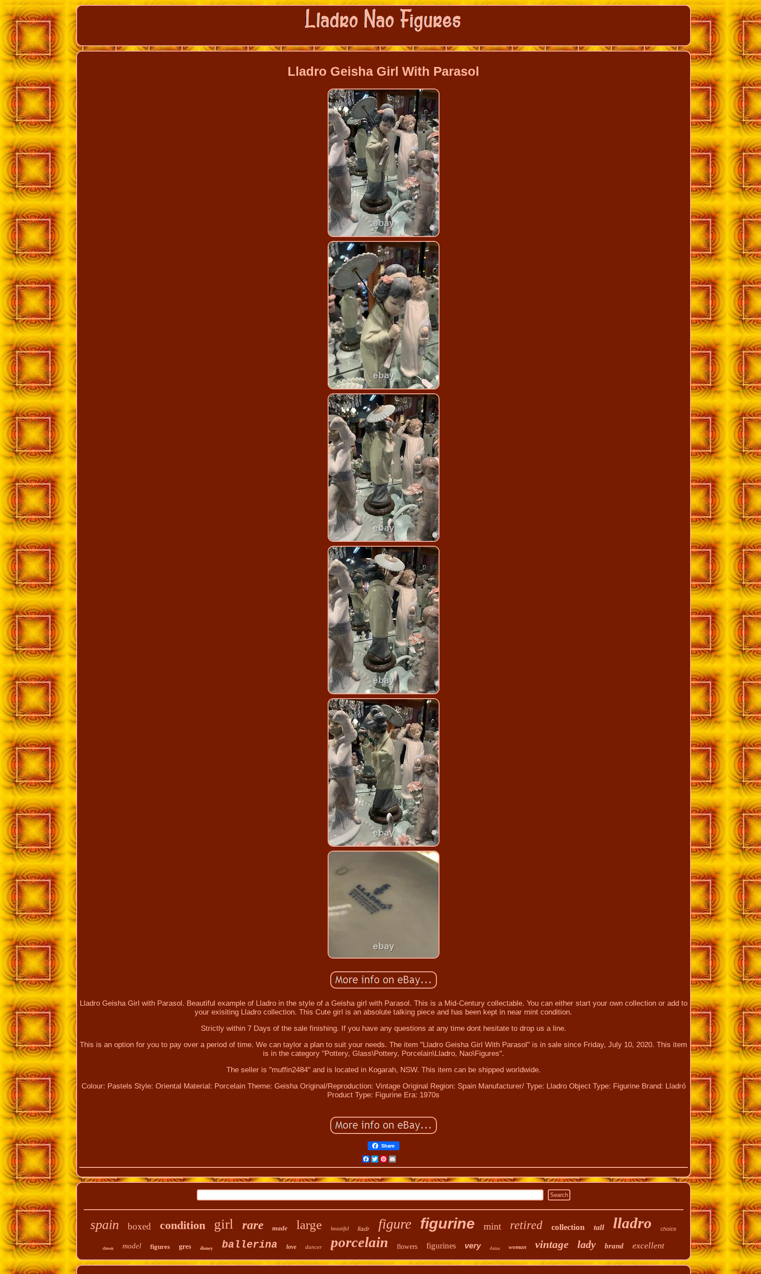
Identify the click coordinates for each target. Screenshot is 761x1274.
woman (517, 1247)
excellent (648, 1245)
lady (586, 1244)
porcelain (359, 1242)
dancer (313, 1247)
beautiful (340, 1229)
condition (182, 1225)
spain (104, 1224)
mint (492, 1226)
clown (108, 1248)
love (291, 1247)
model (131, 1246)
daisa (495, 1248)
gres (185, 1246)
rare (252, 1225)
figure (394, 1224)
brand (614, 1246)
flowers (407, 1246)
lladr (363, 1228)
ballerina (249, 1245)
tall (599, 1227)
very (473, 1245)
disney (206, 1248)
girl (223, 1224)
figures (160, 1246)
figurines (441, 1245)
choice (668, 1229)
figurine (447, 1223)
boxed (139, 1226)
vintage (552, 1244)
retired (526, 1225)
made (280, 1228)
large (309, 1225)
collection (568, 1227)
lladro (632, 1223)
